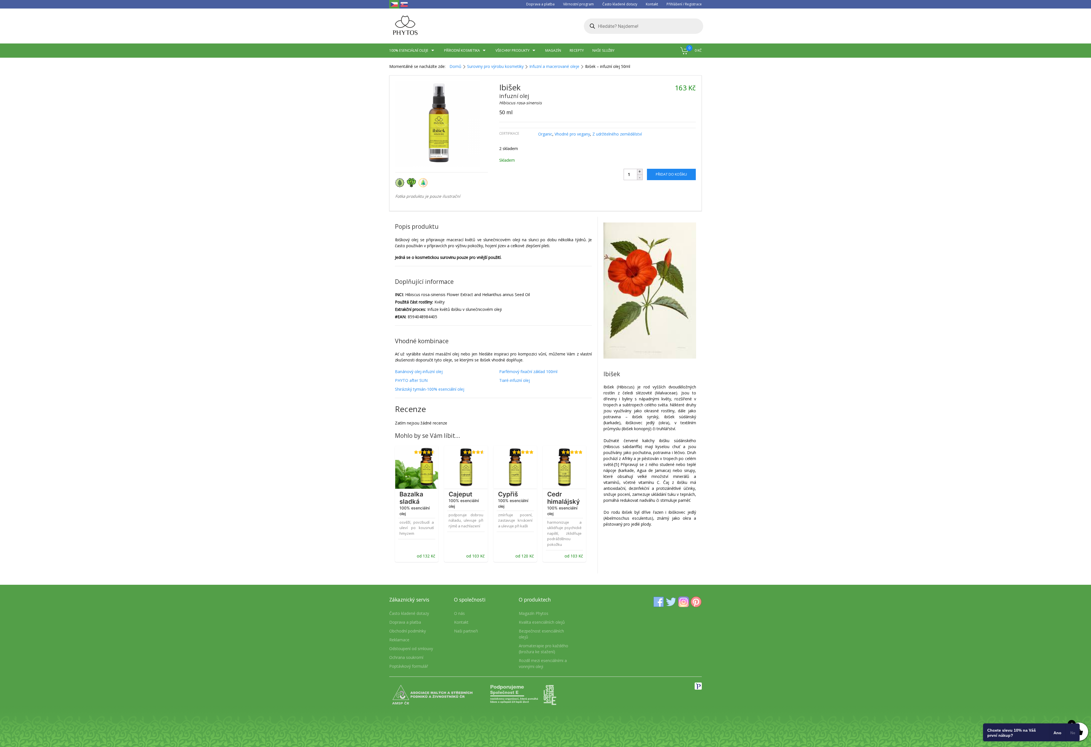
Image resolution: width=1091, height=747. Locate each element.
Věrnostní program (578, 4)
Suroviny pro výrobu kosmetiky (495, 66)
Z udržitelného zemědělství (617, 134)
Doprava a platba (540, 4)
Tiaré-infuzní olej (514, 380)
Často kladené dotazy (619, 4)
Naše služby (603, 50)
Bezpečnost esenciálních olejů (541, 634)
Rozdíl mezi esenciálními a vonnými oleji (543, 663)
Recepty (577, 50)
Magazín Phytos (533, 613)
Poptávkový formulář (408, 666)
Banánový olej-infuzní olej (419, 371)
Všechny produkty (512, 50)
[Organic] (401, 182)
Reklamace (399, 639)
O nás (459, 613)
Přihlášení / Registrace (684, 4)
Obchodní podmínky (407, 631)
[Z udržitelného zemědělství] (424, 182)
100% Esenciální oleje (408, 50)
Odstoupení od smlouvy (411, 648)
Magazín (553, 50)
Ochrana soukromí (406, 657)
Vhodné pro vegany (572, 134)
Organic (545, 134)
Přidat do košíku (671, 174)
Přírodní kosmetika (462, 50)
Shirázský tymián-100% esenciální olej (429, 389)
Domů (455, 66)
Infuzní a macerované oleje (554, 66)
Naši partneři (466, 631)
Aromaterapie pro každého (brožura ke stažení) (543, 648)
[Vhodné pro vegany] (413, 182)
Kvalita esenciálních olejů (542, 622)
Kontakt (652, 4)
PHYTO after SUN (411, 380)
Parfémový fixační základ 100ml (528, 371)
